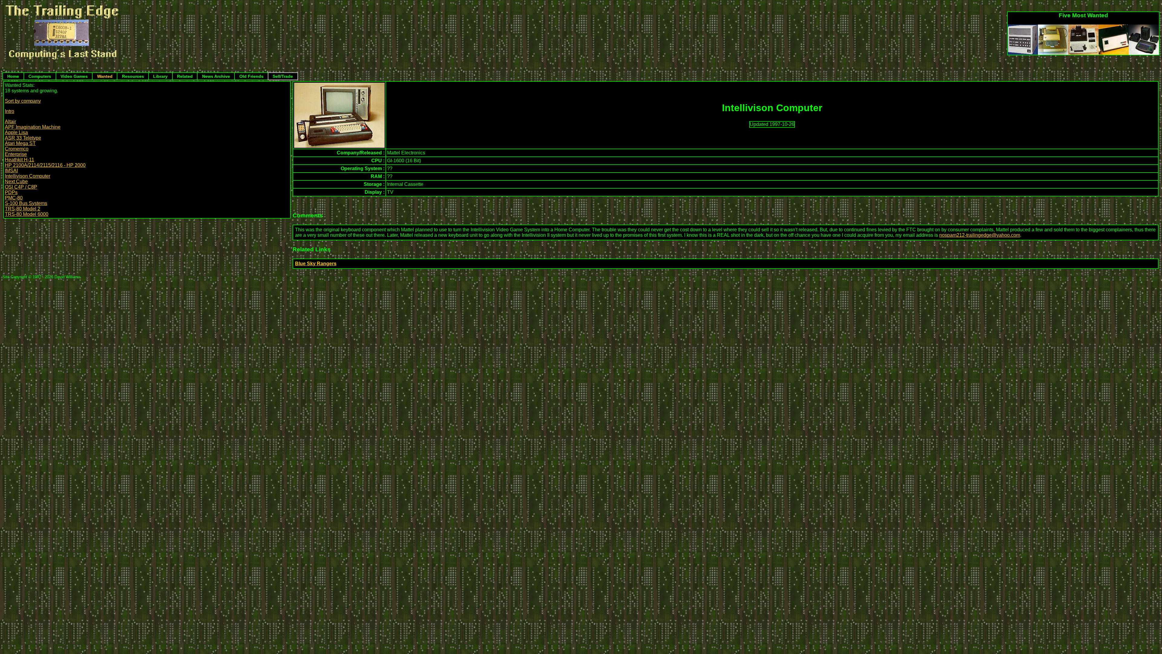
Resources (133, 76)
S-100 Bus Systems (26, 203)
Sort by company (23, 101)
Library (160, 76)
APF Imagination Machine (33, 127)
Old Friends (251, 76)
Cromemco (16, 148)
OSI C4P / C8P (21, 187)
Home (13, 76)
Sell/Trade (283, 76)
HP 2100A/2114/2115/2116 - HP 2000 (45, 165)
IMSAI (11, 170)
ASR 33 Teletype (23, 137)
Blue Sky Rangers (315, 263)
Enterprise (16, 154)
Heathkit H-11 (19, 159)
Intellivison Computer (27, 176)
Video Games (74, 76)
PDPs (11, 192)
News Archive (216, 76)
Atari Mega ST (20, 143)
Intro (9, 111)
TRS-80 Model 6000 (26, 214)
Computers (39, 76)
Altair (10, 121)
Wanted (105, 76)
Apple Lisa (16, 132)
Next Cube (16, 181)
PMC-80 (14, 197)
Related (185, 76)
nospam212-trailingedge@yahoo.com (979, 235)
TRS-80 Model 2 (22, 208)
